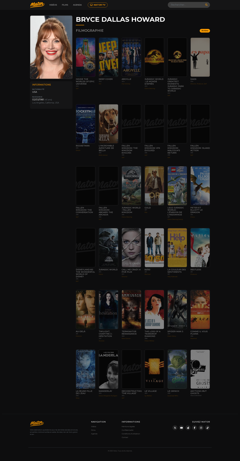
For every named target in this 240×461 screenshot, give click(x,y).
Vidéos (53, 5)
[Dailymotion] (188, 427)
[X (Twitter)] (174, 427)
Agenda (77, 5)
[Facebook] (194, 427)
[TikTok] (207, 427)
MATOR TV (99, 5)
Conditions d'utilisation (131, 434)
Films (65, 5)
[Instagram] (201, 427)
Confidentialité (127, 430)
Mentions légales (128, 426)
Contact (125, 437)
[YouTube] (181, 427)
